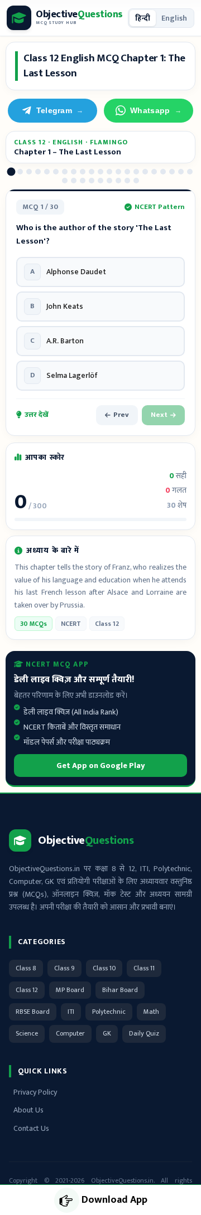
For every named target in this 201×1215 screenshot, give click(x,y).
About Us (28, 1110)
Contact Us (31, 1128)
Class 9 (64, 968)
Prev (121, 415)
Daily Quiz (144, 1033)
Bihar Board (120, 989)
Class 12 (27, 989)
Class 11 (144, 968)
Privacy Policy (35, 1092)
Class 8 (26, 968)
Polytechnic (109, 1011)
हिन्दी (142, 18)
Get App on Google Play (100, 765)
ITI (71, 1011)
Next (159, 415)
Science (27, 1033)
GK (107, 1033)
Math (151, 1011)
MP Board (70, 989)
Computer (70, 1033)
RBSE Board (33, 1011)
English (174, 18)
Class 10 (104, 968)
